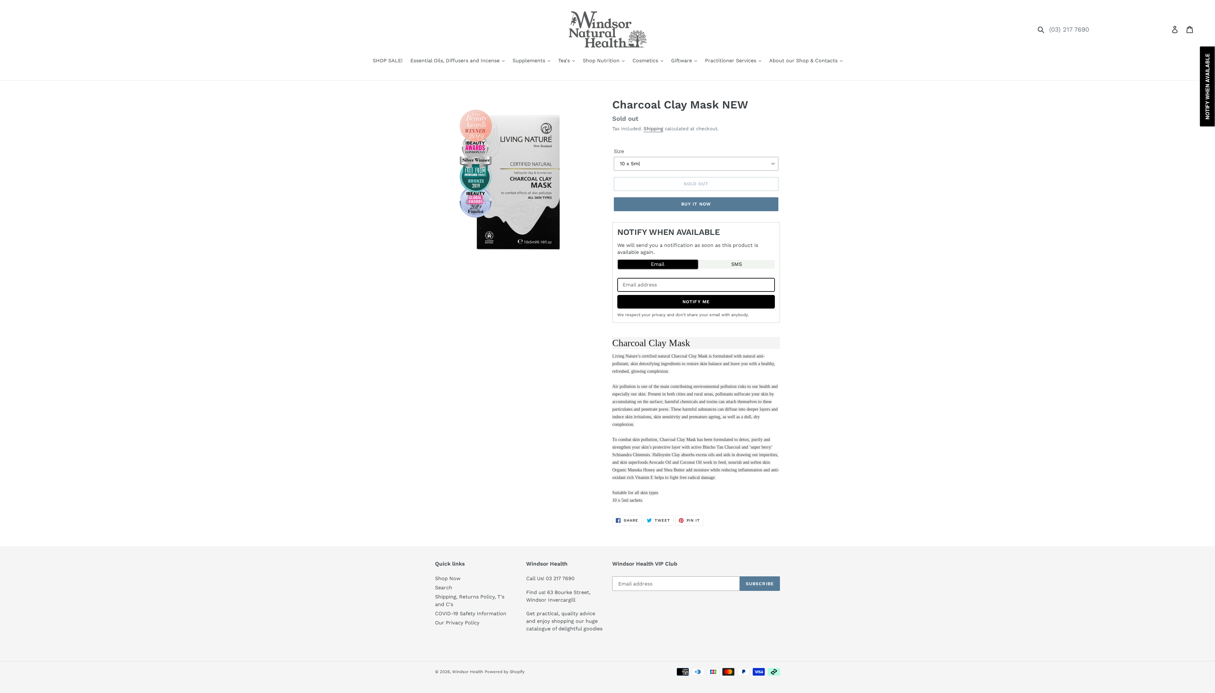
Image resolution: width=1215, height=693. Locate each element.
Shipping (653, 129)
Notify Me (696, 301)
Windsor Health (467, 671)
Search (443, 588)
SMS (736, 264)
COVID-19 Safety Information (470, 613)
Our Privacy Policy (457, 623)
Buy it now (696, 203)
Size (619, 151)
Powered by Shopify (505, 671)
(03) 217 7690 (1069, 29)
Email (657, 264)
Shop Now (447, 578)
